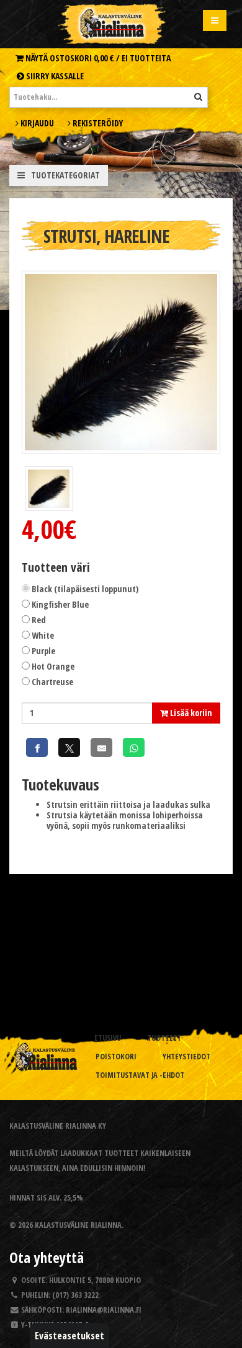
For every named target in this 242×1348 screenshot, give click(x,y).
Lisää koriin (190, 713)
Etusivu (107, 1038)
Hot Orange (53, 666)
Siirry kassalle (54, 76)
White (43, 635)
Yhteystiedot (186, 1056)
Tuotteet (164, 1038)
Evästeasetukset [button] (69, 1335)
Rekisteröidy (97, 123)
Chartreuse (52, 681)
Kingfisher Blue (60, 604)
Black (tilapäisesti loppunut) (85, 589)
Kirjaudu (36, 123)
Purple (43, 651)
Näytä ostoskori (97, 58)
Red (39, 620)
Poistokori (116, 1056)
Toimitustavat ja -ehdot (140, 1075)
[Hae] (198, 97)
